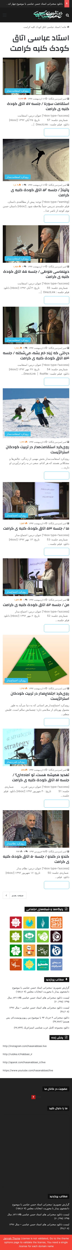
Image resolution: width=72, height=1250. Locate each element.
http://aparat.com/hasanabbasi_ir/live (24, 1062)
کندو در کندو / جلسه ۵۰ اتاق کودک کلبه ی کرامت (36, 859)
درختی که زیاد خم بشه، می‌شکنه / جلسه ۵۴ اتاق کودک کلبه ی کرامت (36, 356)
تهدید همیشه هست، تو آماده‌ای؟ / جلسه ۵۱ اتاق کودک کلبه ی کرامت (40, 777)
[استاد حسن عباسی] (48, 15)
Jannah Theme (11, 1238)
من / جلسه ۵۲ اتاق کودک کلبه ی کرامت (36, 604)
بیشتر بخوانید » (56, 132)
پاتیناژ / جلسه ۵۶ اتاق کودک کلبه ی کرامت (40, 192)
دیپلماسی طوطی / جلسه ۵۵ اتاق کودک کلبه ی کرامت (36, 274)
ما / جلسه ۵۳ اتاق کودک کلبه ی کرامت (36, 528)
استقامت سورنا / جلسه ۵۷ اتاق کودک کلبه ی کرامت (38, 106)
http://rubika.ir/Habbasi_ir (17, 1054)
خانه (64, 26)
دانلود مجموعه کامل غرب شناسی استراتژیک (46, 1027)
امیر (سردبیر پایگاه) (57, 98)
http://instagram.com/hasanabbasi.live (25, 1045)
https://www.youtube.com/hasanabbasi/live (28, 1070)
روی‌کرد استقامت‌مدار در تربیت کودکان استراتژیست (37, 450)
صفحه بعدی (17, 895)
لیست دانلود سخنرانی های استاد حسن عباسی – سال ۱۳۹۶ (39, 1007)
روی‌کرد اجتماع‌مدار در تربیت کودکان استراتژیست (40, 696)
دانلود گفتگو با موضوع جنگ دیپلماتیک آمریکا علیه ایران (35, 3)
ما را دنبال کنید (58, 1108)
